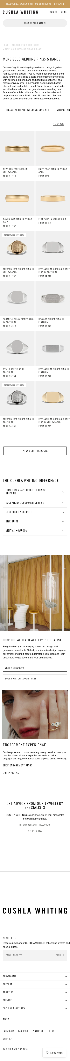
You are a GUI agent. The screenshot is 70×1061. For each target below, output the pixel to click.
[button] (64, 12)
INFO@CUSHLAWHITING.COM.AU (35, 824)
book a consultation (23, 98)
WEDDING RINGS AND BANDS (25, 45)
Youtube (7, 1039)
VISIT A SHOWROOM (14, 668)
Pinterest (38, 1031)
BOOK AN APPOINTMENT (35, 23)
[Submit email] (60, 955)
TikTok (50, 1031)
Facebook (23, 1031)
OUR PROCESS (11, 772)
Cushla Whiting (14, 1049)
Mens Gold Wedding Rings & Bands (24, 49)
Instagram (8, 1031)
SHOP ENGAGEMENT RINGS (18, 765)
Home (5, 45)
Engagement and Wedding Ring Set (27, 109)
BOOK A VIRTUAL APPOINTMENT (20, 678)
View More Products (35, 450)
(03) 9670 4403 (35, 830)
